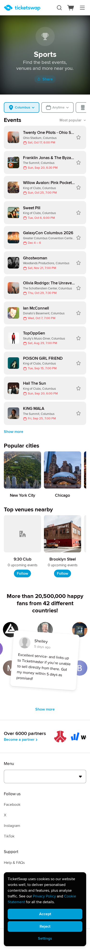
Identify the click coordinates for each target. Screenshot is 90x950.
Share (47, 79)
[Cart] (71, 8)
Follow (22, 573)
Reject (45, 926)
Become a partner (19, 739)
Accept (45, 914)
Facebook (12, 804)
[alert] (45, 909)
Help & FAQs (14, 862)
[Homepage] (22, 8)
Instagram (12, 825)
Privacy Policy (44, 896)
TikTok (9, 836)
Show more (13, 431)
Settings (45, 938)
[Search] (59, 8)
